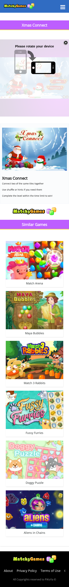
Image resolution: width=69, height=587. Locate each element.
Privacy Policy (27, 571)
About (8, 571)
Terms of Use (50, 571)
